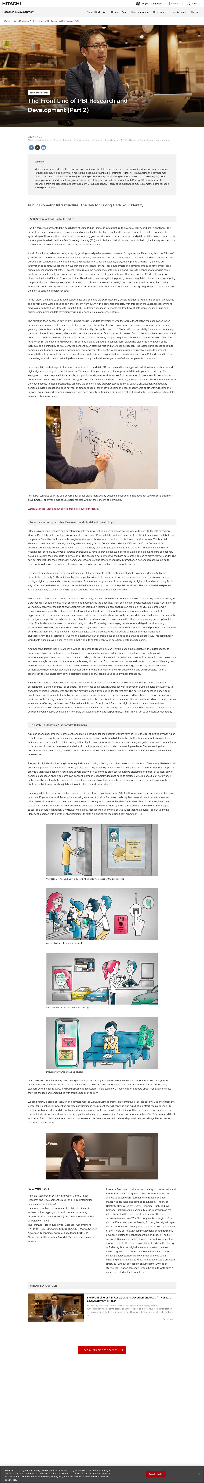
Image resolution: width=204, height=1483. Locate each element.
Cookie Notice (156, 1474)
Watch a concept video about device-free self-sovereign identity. (63, 508)
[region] (102, 1474)
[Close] (198, 1474)
